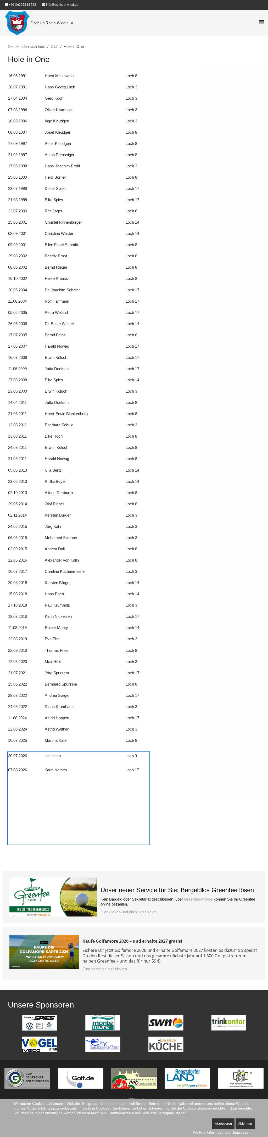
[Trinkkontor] (228, 1022)
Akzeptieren (223, 1123)
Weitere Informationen (211, 1132)
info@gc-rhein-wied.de (62, 5)
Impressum (134, 1098)
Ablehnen (245, 1123)
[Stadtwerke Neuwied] (165, 1022)
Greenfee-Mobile (198, 899)
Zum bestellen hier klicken (104, 969)
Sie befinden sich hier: (26, 46)
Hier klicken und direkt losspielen (128, 912)
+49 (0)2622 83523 (22, 5)
